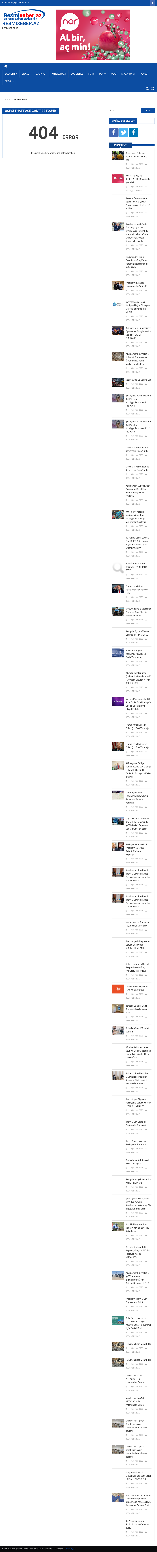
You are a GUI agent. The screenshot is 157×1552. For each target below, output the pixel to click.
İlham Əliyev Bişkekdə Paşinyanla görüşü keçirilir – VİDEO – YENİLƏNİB (138, 1102)
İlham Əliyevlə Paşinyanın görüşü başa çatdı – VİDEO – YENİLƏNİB (138, 944)
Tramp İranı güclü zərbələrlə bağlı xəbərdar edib (137, 589)
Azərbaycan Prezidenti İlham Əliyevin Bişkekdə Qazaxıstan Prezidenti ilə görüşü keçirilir (137, 875)
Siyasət (26, 74)
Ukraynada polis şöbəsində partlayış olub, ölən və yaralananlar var (138, 612)
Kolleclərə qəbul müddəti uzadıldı (137, 1030)
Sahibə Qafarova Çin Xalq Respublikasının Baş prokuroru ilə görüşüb (138, 967)
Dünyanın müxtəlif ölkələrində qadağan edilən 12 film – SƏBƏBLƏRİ (138, 1476)
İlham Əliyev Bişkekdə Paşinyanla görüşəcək (136, 1123)
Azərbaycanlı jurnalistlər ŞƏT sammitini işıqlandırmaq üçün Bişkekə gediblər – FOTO (137, 1278)
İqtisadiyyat (59, 74)
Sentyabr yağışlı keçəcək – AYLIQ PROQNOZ (138, 1162)
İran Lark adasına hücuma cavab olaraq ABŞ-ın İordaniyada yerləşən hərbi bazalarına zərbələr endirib (138, 1500)
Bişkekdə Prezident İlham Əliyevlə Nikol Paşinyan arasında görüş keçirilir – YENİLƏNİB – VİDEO (138, 1078)
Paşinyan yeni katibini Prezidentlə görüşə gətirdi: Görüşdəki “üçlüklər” (136, 849)
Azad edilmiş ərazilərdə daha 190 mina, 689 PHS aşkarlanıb (137, 1227)
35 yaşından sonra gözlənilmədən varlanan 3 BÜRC (138, 1524)
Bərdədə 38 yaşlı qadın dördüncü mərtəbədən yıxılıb (136, 1009)
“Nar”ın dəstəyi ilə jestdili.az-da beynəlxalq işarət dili (138, 179)
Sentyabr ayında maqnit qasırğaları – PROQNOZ (137, 633)
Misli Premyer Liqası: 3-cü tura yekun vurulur (138, 988)
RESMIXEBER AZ (133, 168)
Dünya (102, 74)
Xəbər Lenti (120, 145)
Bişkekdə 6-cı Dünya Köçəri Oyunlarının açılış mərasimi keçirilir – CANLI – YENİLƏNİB (138, 333)
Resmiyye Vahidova (134, 191)
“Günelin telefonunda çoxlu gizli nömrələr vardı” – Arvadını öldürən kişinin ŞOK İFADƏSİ (138, 678)
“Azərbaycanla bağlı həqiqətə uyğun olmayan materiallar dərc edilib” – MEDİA (138, 307)
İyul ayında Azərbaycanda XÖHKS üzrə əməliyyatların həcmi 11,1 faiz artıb (138, 400)
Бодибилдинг (70, 1549)
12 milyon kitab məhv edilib (138, 1344)
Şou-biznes (77, 74)
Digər (8, 81)
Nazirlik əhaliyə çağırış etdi (138, 380)
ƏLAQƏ (143, 74)
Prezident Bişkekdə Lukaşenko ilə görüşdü (136, 285)
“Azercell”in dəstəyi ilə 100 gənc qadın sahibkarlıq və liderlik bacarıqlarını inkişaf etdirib (138, 704)
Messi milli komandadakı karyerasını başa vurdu (137, 449)
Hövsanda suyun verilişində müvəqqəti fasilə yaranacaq (136, 654)
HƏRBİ (91, 74)
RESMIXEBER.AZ (20, 23)
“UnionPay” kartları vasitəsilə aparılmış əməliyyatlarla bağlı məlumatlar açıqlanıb (136, 517)
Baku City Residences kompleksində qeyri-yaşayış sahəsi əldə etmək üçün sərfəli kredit (138, 1323)
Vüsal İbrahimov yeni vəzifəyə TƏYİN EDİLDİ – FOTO (137, 567)
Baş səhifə (11, 74)
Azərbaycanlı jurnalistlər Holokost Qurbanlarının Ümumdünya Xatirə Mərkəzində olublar (137, 359)
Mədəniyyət (128, 74)
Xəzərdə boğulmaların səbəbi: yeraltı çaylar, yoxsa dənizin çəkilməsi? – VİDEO (138, 203)
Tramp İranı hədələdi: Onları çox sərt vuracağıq (138, 727)
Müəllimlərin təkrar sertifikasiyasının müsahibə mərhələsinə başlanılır (136, 1425)
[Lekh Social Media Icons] (114, 132)
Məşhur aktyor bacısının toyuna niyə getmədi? (137, 924)
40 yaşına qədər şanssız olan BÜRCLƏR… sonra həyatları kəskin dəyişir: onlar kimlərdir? (137, 542)
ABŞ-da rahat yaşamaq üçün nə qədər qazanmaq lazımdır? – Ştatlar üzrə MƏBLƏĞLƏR (138, 1052)
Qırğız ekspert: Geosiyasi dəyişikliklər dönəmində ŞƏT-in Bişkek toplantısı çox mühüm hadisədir (137, 823)
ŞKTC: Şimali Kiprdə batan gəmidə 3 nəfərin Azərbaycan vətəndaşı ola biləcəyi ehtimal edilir (138, 1203)
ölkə (114, 74)
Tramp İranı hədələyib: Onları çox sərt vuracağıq (138, 746)
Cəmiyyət (41, 74)
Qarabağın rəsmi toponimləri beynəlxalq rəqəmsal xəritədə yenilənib (137, 797)
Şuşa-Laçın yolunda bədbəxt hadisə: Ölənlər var (137, 156)
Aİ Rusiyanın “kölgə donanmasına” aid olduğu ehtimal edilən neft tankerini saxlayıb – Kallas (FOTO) (138, 770)
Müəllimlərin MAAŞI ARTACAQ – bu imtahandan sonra (135, 1379)
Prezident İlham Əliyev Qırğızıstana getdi (136, 1300)
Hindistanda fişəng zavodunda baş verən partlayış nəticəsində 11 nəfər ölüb (137, 262)
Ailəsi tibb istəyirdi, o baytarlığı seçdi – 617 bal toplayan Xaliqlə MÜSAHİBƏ (138, 1252)
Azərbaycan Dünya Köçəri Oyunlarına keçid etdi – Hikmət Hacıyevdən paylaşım (138, 491)
